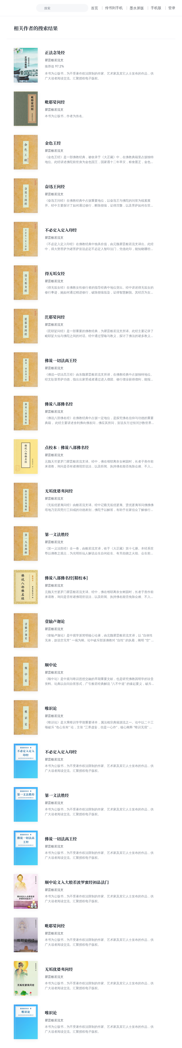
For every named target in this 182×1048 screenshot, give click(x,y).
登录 (171, 8)
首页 (94, 8)
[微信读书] (21, 8)
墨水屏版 (137, 8)
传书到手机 (114, 8)
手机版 (156, 8)
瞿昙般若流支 (54, 60)
